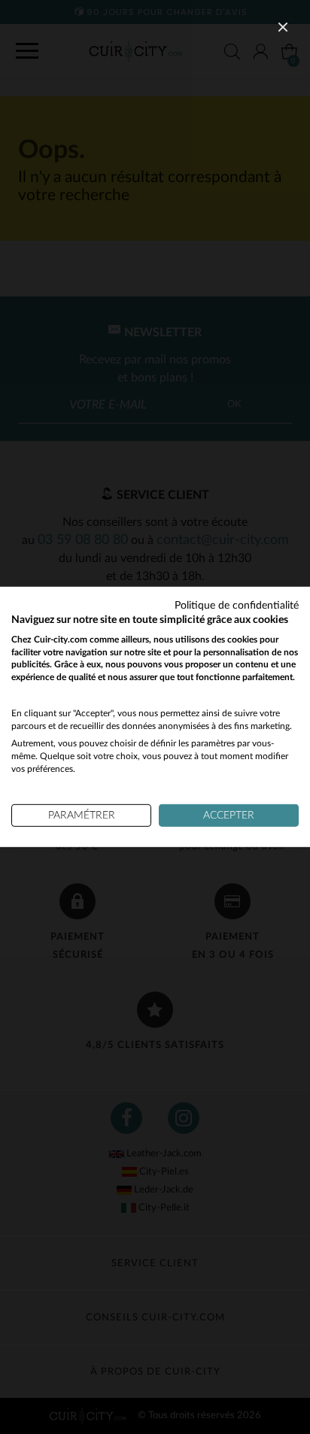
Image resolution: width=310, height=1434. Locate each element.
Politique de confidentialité (237, 605)
